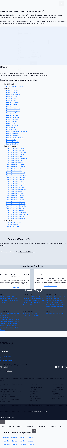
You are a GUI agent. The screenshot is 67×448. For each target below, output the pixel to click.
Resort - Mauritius (12, 119)
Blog (61, 426)
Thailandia (59, 306)
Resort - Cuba (11, 98)
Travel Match (35, 315)
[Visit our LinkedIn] (65, 367)
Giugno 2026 (27, 302)
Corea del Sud (4, 302)
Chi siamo (49, 313)
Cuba (48, 306)
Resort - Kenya (11, 107)
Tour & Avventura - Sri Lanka (15, 202)
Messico (57, 300)
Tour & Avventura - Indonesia (15, 173)
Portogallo (14, 296)
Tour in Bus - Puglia (12, 226)
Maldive (56, 296)
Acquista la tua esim (50, 286)
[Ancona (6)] (37, 52)
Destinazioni (42, 426)
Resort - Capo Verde (13, 94)
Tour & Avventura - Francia (15, 162)
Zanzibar (62, 296)
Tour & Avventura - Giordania (15, 167)
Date (52, 426)
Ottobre (14, 444)
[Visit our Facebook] (56, 367)
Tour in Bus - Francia (13, 224)
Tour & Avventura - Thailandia (16, 206)
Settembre (6, 444)
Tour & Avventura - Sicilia (14, 198)
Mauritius (49, 298)
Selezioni (30, 426)
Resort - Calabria (12, 90)
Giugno (14, 441)
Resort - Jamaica (12, 105)
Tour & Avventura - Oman (14, 185)
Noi (3, 426)
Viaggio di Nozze (28, 313)
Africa (2, 315)
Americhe (3, 326)
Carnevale (34, 298)
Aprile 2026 (31, 300)
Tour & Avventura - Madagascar (16, 175)
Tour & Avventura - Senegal (15, 195)
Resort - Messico (11, 121)
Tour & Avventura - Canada (15, 154)
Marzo (22, 437)
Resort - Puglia (11, 127)
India (5, 300)
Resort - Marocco (12, 115)
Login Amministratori (7, 417)
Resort (19, 426)
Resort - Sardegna (12, 133)
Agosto (30, 441)
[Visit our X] (62, 367)
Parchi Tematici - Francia (14, 86)
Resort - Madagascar (13, 111)
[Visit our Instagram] (59, 367)
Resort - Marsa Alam (13, 117)
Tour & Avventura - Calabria (15, 150)
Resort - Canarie (11, 92)
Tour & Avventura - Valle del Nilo (17, 214)
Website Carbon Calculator (39, 411)
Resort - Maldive (11, 113)
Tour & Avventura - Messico (15, 179)
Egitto (15, 298)
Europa (2, 313)
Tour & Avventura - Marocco (15, 177)
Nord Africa (8, 315)
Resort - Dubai (11, 100)
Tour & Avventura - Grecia (14, 169)
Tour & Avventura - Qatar (14, 193)
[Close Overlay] (34, 431)
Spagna (7, 296)
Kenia (52, 302)
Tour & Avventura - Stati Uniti (15, 204)
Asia (1, 321)
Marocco (3, 298)
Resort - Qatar (11, 129)
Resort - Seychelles (12, 136)
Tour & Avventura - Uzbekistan (16, 212)
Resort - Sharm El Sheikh (14, 138)
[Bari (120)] (37, 54)
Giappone (14, 300)
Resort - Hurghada (12, 102)
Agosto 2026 (27, 304)
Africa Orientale (14, 319)
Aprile (31, 437)
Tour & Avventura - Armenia (15, 148)
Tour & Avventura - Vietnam (15, 216)
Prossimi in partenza (30, 296)
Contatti (56, 313)
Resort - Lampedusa (13, 109)
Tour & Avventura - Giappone (15, 164)
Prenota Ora (15, 288)
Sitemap (61, 313)
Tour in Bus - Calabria (13, 222)
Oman (55, 298)
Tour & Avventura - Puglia (14, 191)
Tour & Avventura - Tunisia (15, 208)
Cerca (33, 63)
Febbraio (14, 437)
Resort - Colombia (12, 96)
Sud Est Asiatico (11, 323)
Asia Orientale (8, 321)
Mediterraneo (14, 313)
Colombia (62, 304)
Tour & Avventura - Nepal (14, 181)
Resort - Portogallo (12, 125)
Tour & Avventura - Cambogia (16, 152)
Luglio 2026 (36, 302)
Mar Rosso (49, 296)
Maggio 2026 (39, 300)
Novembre (22, 444)
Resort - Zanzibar (12, 144)
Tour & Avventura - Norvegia (15, 183)
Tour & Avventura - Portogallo (16, 189)
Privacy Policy (4, 367)
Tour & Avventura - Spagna (15, 200)
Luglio (22, 441)
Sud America (10, 328)
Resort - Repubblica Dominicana (17, 131)
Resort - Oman (11, 123)
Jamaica (53, 306)
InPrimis (9, 371)
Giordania (9, 298)
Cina (9, 300)
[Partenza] (37, 51)
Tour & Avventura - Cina (14, 156)
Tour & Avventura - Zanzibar (15, 218)
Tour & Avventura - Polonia (15, 187)
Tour (10, 426)
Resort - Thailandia (12, 142)
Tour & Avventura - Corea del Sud (17, 158)
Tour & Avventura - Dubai (14, 160)
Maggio (6, 441)
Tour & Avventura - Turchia (15, 210)
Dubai (2, 300)
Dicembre (31, 444)
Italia (7, 313)
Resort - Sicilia (11, 140)
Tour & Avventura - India (14, 171)
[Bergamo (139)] (37, 56)
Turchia (2, 296)
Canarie (48, 304)
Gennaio (6, 437)
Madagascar (59, 302)
